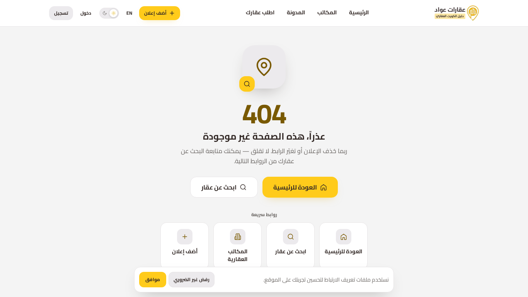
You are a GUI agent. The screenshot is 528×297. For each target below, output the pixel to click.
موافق (152, 279)
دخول (85, 13)
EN (129, 13)
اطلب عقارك (260, 12)
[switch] (109, 13)
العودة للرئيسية (295, 187)
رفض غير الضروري (191, 279)
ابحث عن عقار (219, 187)
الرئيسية (359, 12)
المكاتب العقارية (237, 255)
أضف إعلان (155, 13)
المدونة (296, 12)
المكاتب (327, 12)
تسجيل (61, 13)
